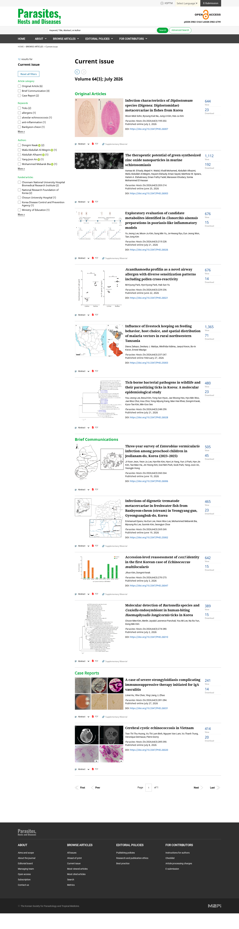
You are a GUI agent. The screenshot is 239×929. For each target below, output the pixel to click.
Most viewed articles (77, 869)
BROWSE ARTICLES (64, 38)
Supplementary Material (116, 144)
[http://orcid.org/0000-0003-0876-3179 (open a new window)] (39, 145)
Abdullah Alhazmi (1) (35, 154)
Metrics (71, 885)
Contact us (23, 885)
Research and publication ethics (132, 858)
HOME (21, 38)
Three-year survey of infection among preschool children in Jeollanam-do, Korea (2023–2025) (162, 451)
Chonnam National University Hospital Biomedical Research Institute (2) (43, 184)
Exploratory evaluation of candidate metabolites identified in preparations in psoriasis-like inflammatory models (161, 220)
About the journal (26, 858)
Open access (24, 874)
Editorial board (25, 863)
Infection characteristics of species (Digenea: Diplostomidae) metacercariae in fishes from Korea (159, 105)
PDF (96, 143)
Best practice (122, 863)
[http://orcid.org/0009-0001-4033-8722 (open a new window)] (43, 154)
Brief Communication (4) (35, 90)
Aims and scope (26, 852)
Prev (97, 787)
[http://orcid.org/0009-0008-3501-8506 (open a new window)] (38, 159)
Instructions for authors (178, 852)
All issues (71, 852)
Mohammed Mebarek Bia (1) (39, 164)
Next (196, 787)
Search (70, 879)
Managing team (26, 869)
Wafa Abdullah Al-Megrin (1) (39, 149)
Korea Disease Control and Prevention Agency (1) (43, 204)
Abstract (81, 144)
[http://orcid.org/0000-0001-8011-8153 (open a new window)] (51, 149)
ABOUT (39, 38)
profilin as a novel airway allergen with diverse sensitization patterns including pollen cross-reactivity (160, 274)
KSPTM (169, 3)
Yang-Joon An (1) (33, 159)
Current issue (73, 863)
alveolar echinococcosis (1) (37, 117)
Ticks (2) (26, 108)
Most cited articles (76, 874)
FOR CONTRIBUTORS (131, 38)
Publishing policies (125, 852)
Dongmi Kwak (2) (33, 145)
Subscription (24, 879)
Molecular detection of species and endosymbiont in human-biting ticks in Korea (162, 610)
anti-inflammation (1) (34, 122)
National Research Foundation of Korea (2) (40, 191)
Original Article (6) (32, 86)
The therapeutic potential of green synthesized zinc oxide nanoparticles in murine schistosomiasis (163, 160)
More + (21, 131)
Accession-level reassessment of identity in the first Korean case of (162, 562)
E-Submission (210, 3)
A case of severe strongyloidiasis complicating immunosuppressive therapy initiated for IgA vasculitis (162, 685)
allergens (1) (29, 112)
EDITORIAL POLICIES (97, 38)
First (82, 787)
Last (212, 787)
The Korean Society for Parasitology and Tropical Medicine (50, 906)
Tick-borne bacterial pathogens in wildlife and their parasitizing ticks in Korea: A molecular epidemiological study (162, 387)
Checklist (170, 858)
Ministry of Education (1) (35, 209)
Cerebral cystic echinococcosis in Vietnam (159, 728)
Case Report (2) (30, 95)
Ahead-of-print (74, 858)
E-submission (172, 869)
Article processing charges (179, 863)
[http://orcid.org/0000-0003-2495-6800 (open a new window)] (52, 164)
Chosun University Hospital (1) (39, 197)
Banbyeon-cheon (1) (33, 127)
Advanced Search (180, 30)
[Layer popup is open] (99, 117)
